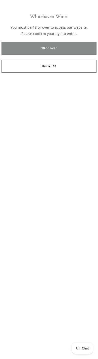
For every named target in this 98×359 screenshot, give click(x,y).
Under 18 (49, 66)
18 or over (49, 48)
